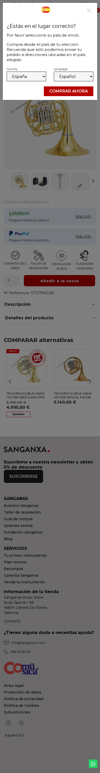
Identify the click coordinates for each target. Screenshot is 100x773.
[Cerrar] (89, 11)
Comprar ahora (68, 91)
